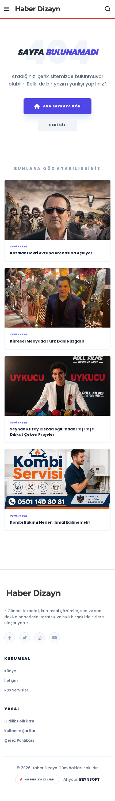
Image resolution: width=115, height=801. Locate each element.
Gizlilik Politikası (19, 721)
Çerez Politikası (19, 740)
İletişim (11, 680)
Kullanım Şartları (20, 730)
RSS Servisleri (16, 690)
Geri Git (57, 125)
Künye (10, 671)
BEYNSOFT (89, 779)
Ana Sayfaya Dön (62, 106)
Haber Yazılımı (39, 779)
